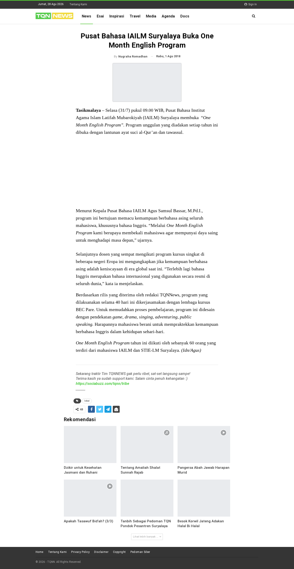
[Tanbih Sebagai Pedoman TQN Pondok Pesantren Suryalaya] (147, 498)
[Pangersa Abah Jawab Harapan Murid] (204, 444)
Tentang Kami (78, 4)
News (86, 16)
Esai (100, 16)
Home (39, 552)
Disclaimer (101, 552)
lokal (87, 401)
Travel (135, 16)
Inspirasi (116, 16)
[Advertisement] (147, 172)
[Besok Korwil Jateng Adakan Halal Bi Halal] (204, 498)
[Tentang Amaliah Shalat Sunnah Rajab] (147, 444)
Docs (184, 16)
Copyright (119, 552)
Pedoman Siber (140, 552)
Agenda (168, 16)
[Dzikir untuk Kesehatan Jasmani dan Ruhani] (90, 444)
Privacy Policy (80, 552)
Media (151, 16)
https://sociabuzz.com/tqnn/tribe (102, 383)
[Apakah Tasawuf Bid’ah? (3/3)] (90, 498)
